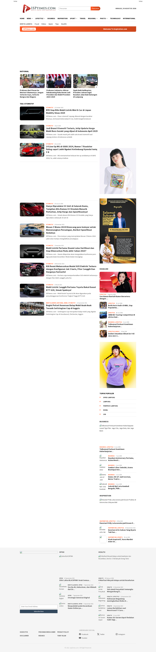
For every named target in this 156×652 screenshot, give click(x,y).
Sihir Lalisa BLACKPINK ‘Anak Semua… (75, 580)
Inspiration (105, 495)
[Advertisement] (10, 36)
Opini (61, 552)
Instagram (121, 634)
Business (111, 322)
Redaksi (42, 636)
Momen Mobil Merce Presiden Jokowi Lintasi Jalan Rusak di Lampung (85, 92)
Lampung (106, 402)
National (60, 303)
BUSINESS (104, 421)
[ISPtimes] (39, 8)
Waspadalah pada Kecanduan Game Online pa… (80, 607)
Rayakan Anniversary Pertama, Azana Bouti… (121, 459)
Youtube (84, 638)
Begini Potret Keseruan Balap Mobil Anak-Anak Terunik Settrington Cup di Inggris (69, 307)
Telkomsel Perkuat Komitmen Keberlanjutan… (120, 325)
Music (117, 331)
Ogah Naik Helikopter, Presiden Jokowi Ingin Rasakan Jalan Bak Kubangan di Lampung (58, 93)
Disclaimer (24, 636)
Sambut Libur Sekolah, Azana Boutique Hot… (120, 468)
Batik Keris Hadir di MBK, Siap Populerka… (120, 306)
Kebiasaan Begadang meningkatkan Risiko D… (117, 600)
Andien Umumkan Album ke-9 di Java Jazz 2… (121, 335)
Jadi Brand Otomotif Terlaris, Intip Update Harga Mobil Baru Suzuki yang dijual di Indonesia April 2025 (72, 129)
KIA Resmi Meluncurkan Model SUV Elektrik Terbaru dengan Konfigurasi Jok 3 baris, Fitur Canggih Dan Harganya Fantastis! (71, 269)
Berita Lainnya (51, 303)
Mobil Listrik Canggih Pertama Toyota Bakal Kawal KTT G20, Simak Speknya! (71, 288)
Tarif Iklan (61, 636)
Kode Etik (24, 632)
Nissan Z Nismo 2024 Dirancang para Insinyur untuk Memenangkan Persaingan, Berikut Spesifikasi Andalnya (71, 230)
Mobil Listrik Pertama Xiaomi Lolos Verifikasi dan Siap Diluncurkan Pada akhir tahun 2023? (70, 249)
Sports (120, 537)
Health (101, 552)
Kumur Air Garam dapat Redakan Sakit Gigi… (120, 618)
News (66, 303)
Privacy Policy (63, 632)
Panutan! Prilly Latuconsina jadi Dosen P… (117, 523)
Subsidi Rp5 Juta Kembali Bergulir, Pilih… (118, 487)
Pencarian (95, 8)
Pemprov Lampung (110, 406)
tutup (15, 1)
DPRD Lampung (109, 397)
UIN (104, 414)
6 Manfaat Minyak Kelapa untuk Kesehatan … (116, 581)
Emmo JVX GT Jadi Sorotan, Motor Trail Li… (119, 478)
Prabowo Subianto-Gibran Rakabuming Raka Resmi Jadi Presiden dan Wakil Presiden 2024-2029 (32, 93)
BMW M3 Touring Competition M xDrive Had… (121, 316)
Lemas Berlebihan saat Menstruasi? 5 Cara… (116, 609)
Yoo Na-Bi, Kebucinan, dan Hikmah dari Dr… (82, 588)
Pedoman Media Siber (47, 632)
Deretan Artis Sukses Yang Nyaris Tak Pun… (122, 531)
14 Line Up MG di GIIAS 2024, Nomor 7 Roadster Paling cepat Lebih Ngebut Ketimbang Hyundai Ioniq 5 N (71, 149)
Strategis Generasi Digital (79, 598)
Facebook (85, 634)
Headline (104, 269)
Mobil (105, 410)
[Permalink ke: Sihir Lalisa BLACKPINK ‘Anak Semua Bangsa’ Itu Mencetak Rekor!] (78, 565)
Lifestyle (103, 294)
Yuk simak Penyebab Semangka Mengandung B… (120, 590)
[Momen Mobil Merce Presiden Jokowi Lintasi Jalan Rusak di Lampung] (85, 81)
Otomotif (49, 107)
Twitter (102, 634)
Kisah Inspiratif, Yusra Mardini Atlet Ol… (120, 540)
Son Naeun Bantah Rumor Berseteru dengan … (115, 297)
